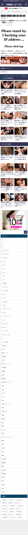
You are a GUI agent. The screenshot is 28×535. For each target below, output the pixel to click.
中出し (3, 349)
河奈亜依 (5, 517)
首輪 (3, 488)
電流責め (4, 473)
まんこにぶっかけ (6, 334)
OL (2, 246)
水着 (3, 407)
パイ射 (3, 305)
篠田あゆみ (19, 514)
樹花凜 (12, 508)
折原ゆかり (4, 17)
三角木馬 (4, 345)
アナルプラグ (5, 254)
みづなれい (13, 517)
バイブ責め (3, 15)
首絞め (3, 484)
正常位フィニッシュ (7, 404)
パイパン (4, 298)
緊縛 (24, 15)
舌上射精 (4, 459)
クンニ (3, 279)
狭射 (3, 426)
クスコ (3, 276)
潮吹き (3, 418)
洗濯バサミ (4, 411)
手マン (14, 15)
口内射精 (4, 367)
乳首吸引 (4, 356)
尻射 (3, 385)
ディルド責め (5, 290)
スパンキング (5, 287)
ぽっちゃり (9, 15)
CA (2, 239)
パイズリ (4, 294)
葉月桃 (5, 514)
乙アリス (18, 508)
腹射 (3, 455)
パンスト (4, 312)
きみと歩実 (21, 505)
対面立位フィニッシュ (7, 382)
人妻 (3, 360)
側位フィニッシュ (6, 363)
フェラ (3, 320)
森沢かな (12, 511)
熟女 (21, 15)
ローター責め (5, 341)
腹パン (3, 451)
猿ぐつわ (4, 429)
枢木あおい (20, 511)
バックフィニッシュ (7, 308)
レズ (3, 338)
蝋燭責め (4, 462)
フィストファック (6, 316)
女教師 (3, 371)
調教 (3, 466)
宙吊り (3, 374)
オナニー (4, 265)
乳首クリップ (5, 352)
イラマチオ (4, 257)
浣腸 (3, 415)
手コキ (3, 393)
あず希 (20, 517)
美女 (3, 444)
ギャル (3, 268)
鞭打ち (3, 477)
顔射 (3, 481)
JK (2, 243)
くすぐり (4, 272)
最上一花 (5, 508)
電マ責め (4, 470)
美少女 (3, 448)
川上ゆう (5, 511)
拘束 (18, 15)
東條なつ (13, 505)
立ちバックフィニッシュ (8, 437)
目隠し (3, 433)
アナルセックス (5, 250)
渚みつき (11, 514)
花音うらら (6, 505)
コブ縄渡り (4, 283)
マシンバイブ (5, 330)
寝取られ (4, 378)
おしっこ (4, 261)
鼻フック (4, 491)
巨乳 (3, 389)
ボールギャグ (5, 323)
